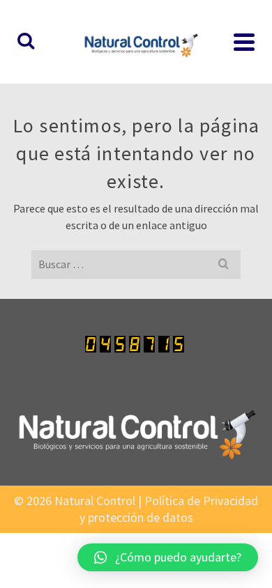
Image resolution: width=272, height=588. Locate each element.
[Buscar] (25, 42)
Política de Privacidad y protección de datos (169, 509)
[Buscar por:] (136, 264)
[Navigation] (244, 42)
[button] (167, 557)
